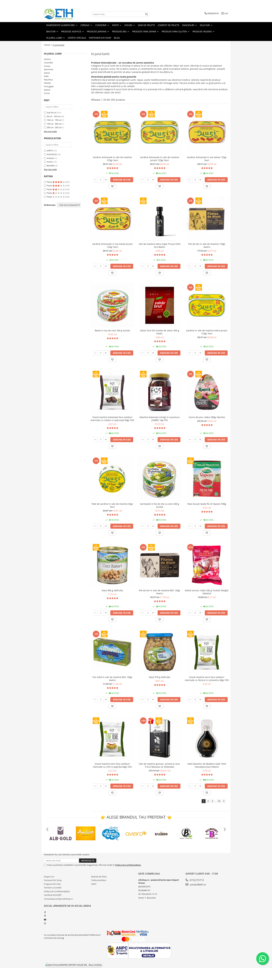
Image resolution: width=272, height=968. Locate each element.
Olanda (47, 82)
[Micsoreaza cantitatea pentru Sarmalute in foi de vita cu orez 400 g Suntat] (142, 526)
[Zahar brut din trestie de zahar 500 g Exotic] (160, 305)
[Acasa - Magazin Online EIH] (59, 14)
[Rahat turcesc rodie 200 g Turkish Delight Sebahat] (207, 565)
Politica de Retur (98, 880)
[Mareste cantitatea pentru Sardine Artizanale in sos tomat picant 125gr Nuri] (106, 266)
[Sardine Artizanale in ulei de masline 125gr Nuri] (112, 132)
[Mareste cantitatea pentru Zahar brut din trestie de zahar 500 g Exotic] (153, 352)
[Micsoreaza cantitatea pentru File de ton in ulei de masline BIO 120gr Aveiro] (142, 612)
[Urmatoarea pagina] (224, 801)
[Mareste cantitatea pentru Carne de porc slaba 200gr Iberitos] (200, 439)
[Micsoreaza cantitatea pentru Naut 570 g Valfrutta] (142, 699)
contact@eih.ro (197, 884)
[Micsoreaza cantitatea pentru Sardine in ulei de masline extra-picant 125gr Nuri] (190, 352)
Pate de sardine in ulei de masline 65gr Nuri (112, 505)
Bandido (51, 165)
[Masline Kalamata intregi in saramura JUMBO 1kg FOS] (160, 392)
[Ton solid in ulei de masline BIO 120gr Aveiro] (112, 652)
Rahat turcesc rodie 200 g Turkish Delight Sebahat (207, 592)
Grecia (47, 72)
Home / (48, 44)
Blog (117, 37)
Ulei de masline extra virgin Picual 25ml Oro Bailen (159, 245)
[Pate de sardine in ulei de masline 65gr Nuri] (112, 479)
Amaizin (50, 158)
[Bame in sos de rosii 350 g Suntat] (112, 305)
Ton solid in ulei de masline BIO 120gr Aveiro (112, 679)
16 (219, 800)
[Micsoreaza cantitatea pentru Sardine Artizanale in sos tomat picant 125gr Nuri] (95, 266)
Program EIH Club (52, 884)
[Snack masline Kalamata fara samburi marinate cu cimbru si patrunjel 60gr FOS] (112, 392)
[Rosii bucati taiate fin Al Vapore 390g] (207, 479)
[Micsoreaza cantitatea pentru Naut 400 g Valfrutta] (95, 612)
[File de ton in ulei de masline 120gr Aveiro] (207, 219)
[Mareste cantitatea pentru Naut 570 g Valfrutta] (153, 699)
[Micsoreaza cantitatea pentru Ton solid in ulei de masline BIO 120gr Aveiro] (95, 699)
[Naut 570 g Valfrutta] (160, 652)
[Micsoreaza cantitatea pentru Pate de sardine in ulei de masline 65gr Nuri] (95, 526)
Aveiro (50, 161)
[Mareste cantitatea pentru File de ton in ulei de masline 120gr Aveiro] (200, 266)
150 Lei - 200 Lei (54, 123)
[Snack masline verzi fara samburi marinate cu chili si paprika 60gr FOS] (112, 739)
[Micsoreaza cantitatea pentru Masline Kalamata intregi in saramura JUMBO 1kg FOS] (142, 439)
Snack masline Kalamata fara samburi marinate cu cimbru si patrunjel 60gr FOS (112, 419)
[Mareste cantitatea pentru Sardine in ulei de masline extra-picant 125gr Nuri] (200, 352)
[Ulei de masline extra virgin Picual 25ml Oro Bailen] (160, 219)
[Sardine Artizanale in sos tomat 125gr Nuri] (207, 132)
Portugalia (49, 86)
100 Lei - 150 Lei (54, 120)
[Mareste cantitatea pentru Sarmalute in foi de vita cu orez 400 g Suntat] (153, 526)
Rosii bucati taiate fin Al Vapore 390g (206, 503)
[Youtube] (45, 919)
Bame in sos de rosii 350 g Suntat (112, 330)
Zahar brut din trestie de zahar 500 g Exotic (159, 332)
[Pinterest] (45, 915)
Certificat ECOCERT (53, 895)
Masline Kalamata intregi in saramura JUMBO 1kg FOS (160, 419)
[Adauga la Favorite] (112, 186)
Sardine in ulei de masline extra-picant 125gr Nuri (206, 332)
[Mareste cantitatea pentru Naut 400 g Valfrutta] (106, 612)
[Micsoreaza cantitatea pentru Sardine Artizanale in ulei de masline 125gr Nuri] (95, 179)
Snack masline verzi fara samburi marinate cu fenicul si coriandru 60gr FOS (207, 679)
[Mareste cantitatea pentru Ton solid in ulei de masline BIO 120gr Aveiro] (106, 699)
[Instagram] (45, 923)
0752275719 (196, 880)
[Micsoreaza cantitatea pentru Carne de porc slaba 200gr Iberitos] (190, 439)
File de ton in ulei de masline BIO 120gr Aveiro (159, 592)
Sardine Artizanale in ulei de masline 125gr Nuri (112, 159)
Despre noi (49, 876)
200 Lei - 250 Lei (54, 127)
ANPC (93, 884)
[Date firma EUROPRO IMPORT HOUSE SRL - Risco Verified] (73, 964)
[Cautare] (146, 14)
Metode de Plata (99, 876)
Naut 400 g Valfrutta (112, 590)
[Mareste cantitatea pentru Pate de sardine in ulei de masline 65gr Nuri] (106, 526)
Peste (49, 181)
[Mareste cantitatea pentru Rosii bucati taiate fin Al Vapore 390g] (200, 526)
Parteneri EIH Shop (53, 880)
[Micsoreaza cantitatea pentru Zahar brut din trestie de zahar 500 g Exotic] (142, 352)
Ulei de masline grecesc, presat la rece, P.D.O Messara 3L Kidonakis (159, 765)
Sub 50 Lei (51, 112)
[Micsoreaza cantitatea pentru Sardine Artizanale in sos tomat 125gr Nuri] (190, 179)
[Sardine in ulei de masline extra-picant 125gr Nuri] (207, 305)
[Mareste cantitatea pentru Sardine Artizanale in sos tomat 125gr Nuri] (200, 179)
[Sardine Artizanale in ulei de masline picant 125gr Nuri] (160, 132)
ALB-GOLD (52, 154)
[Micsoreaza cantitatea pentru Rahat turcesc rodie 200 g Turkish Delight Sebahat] (190, 612)
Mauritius (48, 79)
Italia (46, 76)
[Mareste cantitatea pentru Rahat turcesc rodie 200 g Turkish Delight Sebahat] (200, 612)
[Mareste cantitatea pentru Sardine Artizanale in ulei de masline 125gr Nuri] (106, 179)
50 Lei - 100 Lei (53, 116)
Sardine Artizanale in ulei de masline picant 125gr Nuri (159, 159)
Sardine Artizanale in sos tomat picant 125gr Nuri (112, 245)
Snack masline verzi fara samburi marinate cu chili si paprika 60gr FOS (112, 765)
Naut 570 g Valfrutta (159, 677)
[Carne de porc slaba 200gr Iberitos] (207, 392)
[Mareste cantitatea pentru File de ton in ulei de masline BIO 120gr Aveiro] (153, 612)
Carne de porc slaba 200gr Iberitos (207, 417)
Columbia (48, 62)
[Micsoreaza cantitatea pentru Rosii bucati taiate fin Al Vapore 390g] (190, 526)
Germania (48, 69)
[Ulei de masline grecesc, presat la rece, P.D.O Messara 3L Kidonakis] (160, 739)
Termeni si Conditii (52, 887)
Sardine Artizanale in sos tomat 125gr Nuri (207, 159)
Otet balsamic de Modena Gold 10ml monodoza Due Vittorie (206, 765)
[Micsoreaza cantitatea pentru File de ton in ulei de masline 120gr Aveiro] (190, 266)
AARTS (50, 150)
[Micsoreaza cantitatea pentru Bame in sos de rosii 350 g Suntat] (95, 352)
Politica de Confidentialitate (128, 864)
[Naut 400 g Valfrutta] (112, 565)
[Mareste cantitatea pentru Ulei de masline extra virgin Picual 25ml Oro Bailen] (153, 266)
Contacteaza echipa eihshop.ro (58, 898)
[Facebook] (45, 912)
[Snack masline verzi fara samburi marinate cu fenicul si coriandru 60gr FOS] (207, 652)
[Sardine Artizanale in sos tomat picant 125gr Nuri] (112, 219)
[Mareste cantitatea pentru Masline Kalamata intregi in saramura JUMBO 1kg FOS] (153, 439)
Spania (47, 89)
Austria (47, 59)
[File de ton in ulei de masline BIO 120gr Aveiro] (160, 565)
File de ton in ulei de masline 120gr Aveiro (206, 245)
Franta (47, 66)
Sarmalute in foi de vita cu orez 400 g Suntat (159, 505)
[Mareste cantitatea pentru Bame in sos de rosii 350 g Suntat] (106, 352)
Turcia (47, 93)
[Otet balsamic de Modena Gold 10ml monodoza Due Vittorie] (207, 739)
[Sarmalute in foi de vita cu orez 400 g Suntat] (160, 479)
